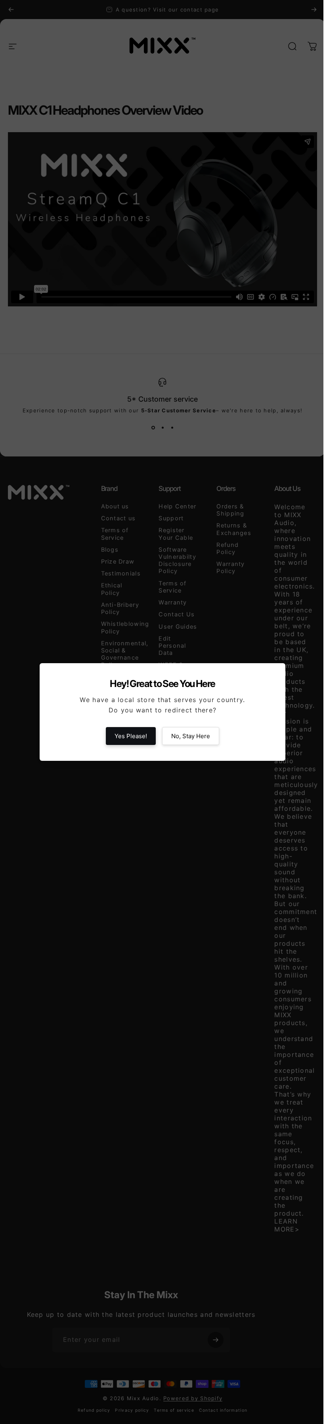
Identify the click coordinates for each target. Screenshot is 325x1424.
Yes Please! (131, 736)
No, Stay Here (190, 736)
